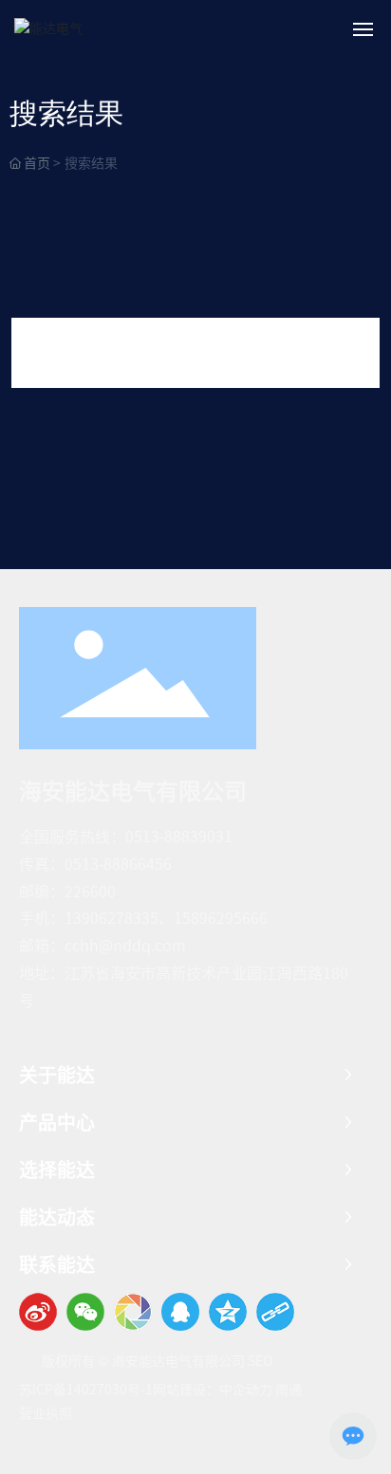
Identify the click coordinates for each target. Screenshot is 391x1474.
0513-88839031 (179, 836)
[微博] (38, 1312)
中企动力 (245, 1389)
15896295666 (221, 918)
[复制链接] (275, 1312)
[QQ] (180, 1312)
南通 (288, 1389)
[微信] (85, 1312)
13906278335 (111, 918)
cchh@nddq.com (125, 945)
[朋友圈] (133, 1312)
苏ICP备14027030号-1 (86, 1389)
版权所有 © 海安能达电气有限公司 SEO (157, 1361)
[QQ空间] (228, 1312)
